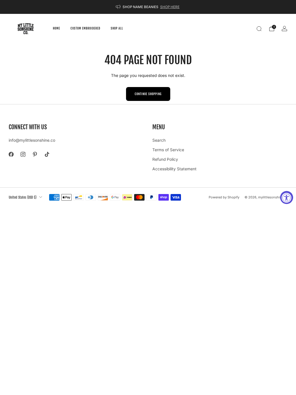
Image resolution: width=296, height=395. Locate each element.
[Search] (259, 29)
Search (159, 140)
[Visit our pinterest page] (35, 154)
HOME (56, 28)
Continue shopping (148, 94)
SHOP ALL (117, 28)
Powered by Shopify (224, 197)
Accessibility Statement (174, 169)
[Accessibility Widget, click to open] (286, 197)
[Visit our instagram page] (23, 154)
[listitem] (148, 7)
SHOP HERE (170, 7)
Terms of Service (168, 149)
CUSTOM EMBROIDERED (85, 28)
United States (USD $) (22, 197)
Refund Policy (165, 159)
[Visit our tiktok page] (47, 154)
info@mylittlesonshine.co (32, 140)
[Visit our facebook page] (11, 154)
